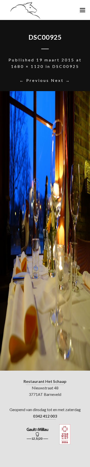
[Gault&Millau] (37, 434)
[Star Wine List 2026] (64, 434)
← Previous (34, 80)
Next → (60, 80)
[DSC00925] (45, 231)
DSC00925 (65, 66)
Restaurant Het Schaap (45, 381)
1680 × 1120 (27, 66)
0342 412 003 (45, 416)
